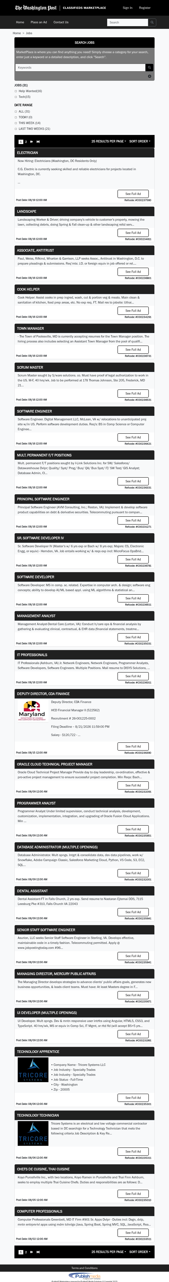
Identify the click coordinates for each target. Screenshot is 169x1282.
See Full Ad (133, 194)
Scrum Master (30, 367)
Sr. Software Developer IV (40, 538)
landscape (26, 211)
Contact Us (61, 22)
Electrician (27, 152)
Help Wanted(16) (30, 91)
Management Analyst (36, 616)
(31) (21, 85)
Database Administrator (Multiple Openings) (57, 847)
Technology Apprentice (38, 1051)
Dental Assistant (32, 891)
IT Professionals (32, 655)
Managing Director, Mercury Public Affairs (56, 973)
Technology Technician (38, 1115)
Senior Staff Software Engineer (46, 930)
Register (144, 8)
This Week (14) (29, 123)
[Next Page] (31, 142)
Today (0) (25, 117)
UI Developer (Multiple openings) (47, 1012)
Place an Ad (39, 22)
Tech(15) (24, 97)
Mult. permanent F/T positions (44, 455)
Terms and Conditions (84, 1268)
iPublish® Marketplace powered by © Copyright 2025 (84, 1276)
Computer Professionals (39, 1211)
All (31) (24, 111)
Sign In (128, 8)
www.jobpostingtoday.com (36, 948)
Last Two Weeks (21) (34, 129)
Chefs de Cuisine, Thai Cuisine (43, 1169)
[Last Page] (38, 142)
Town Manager (30, 328)
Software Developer (35, 577)
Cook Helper (28, 289)
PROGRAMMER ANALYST (36, 803)
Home (20, 22)
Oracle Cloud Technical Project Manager (54, 764)
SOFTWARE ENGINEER (34, 411)
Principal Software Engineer (43, 499)
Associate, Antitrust (35, 250)
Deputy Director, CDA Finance (43, 693)
